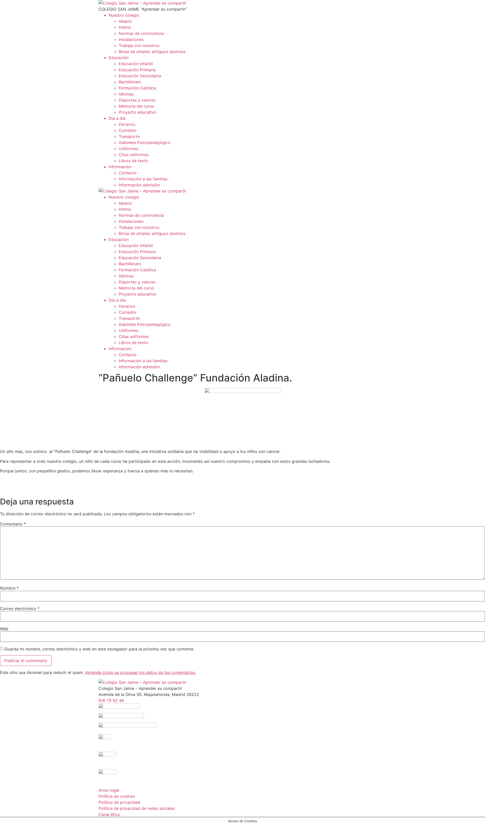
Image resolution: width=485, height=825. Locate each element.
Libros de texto (133, 160)
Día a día (117, 118)
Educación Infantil (136, 63)
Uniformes (128, 148)
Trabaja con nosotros (139, 45)
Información (120, 166)
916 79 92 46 (111, 700)
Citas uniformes (134, 154)
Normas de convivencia (141, 33)
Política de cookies (117, 796)
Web (4, 629)
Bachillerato (130, 81)
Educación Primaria (137, 69)
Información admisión (139, 184)
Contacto (128, 172)
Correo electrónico (19, 608)
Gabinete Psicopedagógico (145, 142)
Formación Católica (137, 87)
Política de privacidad (119, 802)
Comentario (13, 524)
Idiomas (126, 93)
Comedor (128, 130)
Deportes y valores (137, 100)
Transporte (129, 136)
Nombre (9, 588)
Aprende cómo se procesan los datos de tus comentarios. (140, 672)
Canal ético (109, 814)
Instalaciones (131, 39)
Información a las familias (143, 178)
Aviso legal (109, 790)
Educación (119, 57)
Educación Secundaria (140, 75)
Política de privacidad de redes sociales (137, 808)
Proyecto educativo (137, 112)
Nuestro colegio (124, 15)
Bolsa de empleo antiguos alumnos (152, 51)
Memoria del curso (136, 106)
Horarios (127, 124)
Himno (125, 27)
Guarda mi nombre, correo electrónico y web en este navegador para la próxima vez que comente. (99, 649)
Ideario (125, 21)
